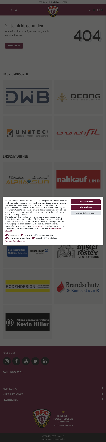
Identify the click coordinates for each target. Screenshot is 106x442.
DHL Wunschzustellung (20, 238)
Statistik (28, 235)
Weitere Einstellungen (15, 241)
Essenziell (14, 235)
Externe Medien (46, 235)
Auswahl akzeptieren (85, 212)
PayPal (39, 238)
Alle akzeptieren (85, 201)
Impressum (37, 226)
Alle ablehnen (86, 207)
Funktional (52, 238)
